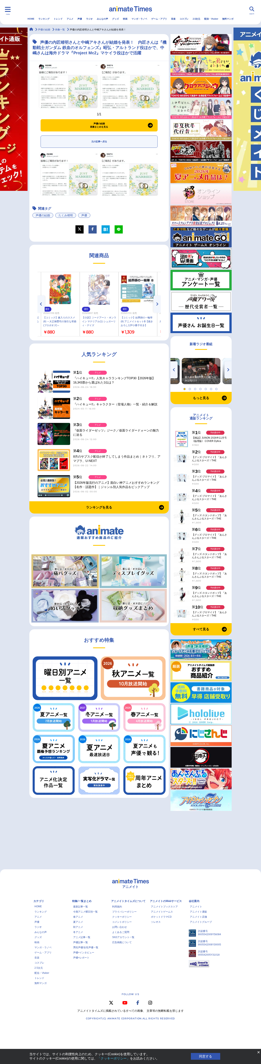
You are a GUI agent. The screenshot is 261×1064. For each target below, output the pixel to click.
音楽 (173, 19)
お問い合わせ (119, 927)
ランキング (44, 19)
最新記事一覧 (80, 906)
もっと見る (201, 398)
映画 (125, 19)
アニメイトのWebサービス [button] (166, 901)
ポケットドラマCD (161, 916)
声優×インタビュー (83, 952)
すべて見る (201, 629)
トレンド (58, 19)
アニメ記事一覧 (81, 937)
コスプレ (184, 19)
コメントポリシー (122, 922)
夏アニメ (78, 922)
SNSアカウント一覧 (123, 937)
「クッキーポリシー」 (113, 1058)
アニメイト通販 (198, 911)
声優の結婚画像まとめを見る (99, 125)
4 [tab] (201, 388)
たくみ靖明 (66, 215)
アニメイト (196, 906)
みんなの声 (102, 19)
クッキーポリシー (122, 916)
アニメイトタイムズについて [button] (128, 901)
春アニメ (78, 916)
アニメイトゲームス (162, 911)
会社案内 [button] (194, 901)
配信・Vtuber (211, 19)
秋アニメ (78, 927)
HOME (31, 19)
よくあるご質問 (120, 932)
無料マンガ (227, 19)
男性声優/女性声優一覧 (85, 947)
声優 (79, 19)
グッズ (115, 19)
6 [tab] (211, 388)
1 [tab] (185, 388)
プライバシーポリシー (124, 911)
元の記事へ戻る (99, 141)
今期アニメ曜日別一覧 (85, 911)
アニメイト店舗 (198, 916)
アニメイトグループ (201, 922)
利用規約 (117, 906)
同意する (205, 1056)
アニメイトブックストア (164, 906)
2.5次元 (196, 19)
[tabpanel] (201, 371)
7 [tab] (217, 388)
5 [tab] (206, 388)
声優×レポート (81, 957)
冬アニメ (78, 932)
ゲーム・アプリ (159, 19)
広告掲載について (122, 942)
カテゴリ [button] (38, 901)
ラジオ (89, 19)
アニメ (70, 19)
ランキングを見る (99, 507)
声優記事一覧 (80, 942)
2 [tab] (190, 388)
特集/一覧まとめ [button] (82, 901)
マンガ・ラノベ (139, 19)
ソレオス (156, 922)
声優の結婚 (43, 215)
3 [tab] (195, 388)
